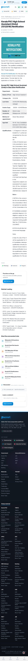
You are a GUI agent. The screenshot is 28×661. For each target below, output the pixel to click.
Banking (3, 467)
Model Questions (5, 491)
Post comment (8, 403)
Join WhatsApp (19, 440)
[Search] (15, 7)
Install (24, 2)
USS (16, 458)
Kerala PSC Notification (8, 73)
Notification (18, 512)
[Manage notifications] (24, 653)
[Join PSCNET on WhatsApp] (18, 7)
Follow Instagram (8, 447)
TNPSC (15, 11)
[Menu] (25, 7)
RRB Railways (4, 465)
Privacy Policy (18, 481)
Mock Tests (4, 495)
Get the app (9, 281)
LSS (16, 456)
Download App (7, 440)
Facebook (14, 265)
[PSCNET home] (5, 7)
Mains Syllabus (5, 549)
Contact (17, 479)
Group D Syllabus (5, 575)
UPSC (22, 11)
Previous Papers (5, 493)
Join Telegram (7, 444)
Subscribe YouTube (21, 444)
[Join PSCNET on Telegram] (22, 7)
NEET (16, 460)
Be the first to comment (8, 32)
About (16, 477)
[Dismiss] (2, 2)
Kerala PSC (6, 11)
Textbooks (4, 486)
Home (2, 16)
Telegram (23, 265)
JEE (16, 463)
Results (3, 479)
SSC (2, 463)
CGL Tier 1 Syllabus (20, 548)
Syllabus (3, 481)
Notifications (8, 16)
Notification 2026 (5, 512)
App (16, 474)
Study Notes (4, 484)
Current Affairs (5, 488)
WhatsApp (6, 265)
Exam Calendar (5, 477)
